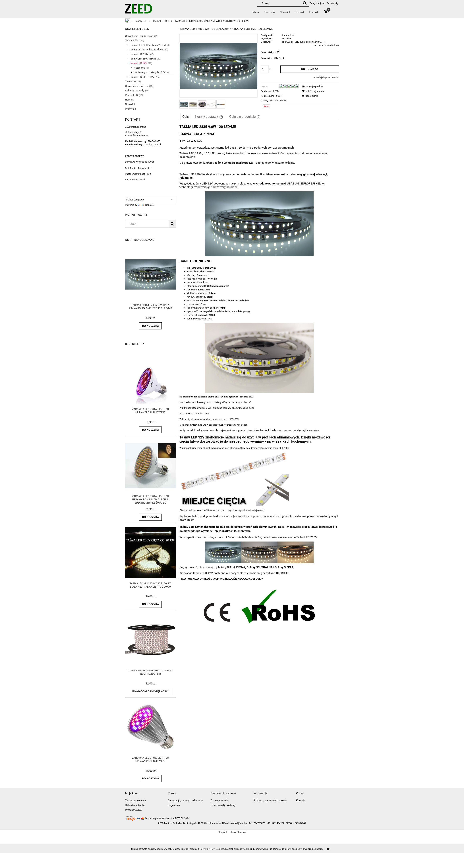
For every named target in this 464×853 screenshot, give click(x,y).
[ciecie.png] (211, 104)
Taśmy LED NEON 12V (141, 76)
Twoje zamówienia (135, 800)
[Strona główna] (138, 10)
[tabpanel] (259, 378)
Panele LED (131, 95)
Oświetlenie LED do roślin (139, 35)
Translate (150, 205)
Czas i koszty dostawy (223, 805)
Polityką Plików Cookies (212, 849)
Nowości (130, 104)
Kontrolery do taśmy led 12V (149, 72)
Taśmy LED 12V (138, 63)
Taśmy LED (131, 40)
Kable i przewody (134, 90)
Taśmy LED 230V (138, 54)
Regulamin (174, 805)
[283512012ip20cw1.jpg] (184, 104)
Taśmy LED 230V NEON (142, 58)
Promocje (130, 108)
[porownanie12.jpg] (221, 104)
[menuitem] (256, 12)
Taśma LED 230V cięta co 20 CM (147, 45)
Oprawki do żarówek (136, 86)
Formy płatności (220, 800)
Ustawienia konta (135, 805)
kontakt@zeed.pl (238, 823)
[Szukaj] (305, 3)
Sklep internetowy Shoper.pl (232, 832)
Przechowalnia (133, 809)
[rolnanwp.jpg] (202, 104)
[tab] (185, 116)
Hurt (127, 99)
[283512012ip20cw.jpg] (193, 104)
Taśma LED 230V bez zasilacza (146, 49)
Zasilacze (130, 81)
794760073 (259, 823)
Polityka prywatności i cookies (270, 800)
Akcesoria (139, 67)
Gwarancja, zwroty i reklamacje (185, 800)
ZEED (276, 91)
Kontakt (300, 800)
